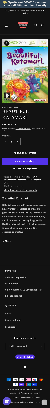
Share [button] (8, 241)
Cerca (8, 313)
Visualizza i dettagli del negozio (20, 190)
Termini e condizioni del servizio (26, 398)
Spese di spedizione (23, 128)
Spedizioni (10, 326)
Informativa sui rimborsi (29, 393)
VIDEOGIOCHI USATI (23, 389)
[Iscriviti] (40, 346)
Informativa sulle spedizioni (21, 402)
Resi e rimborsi (13, 320)
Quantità (6, 135)
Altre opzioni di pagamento (25, 168)
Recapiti (40, 402)
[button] (6, 25)
